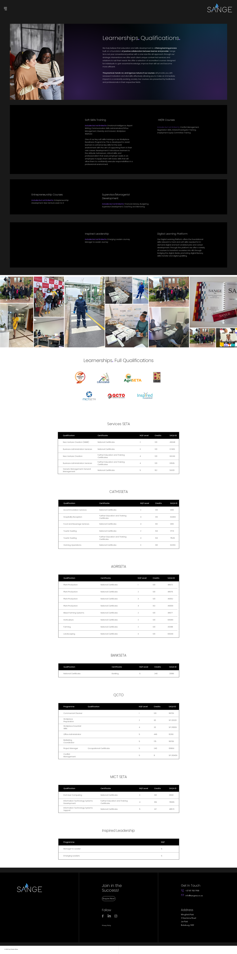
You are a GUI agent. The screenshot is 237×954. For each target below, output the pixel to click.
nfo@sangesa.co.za (194, 895)
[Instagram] (116, 916)
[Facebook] (103, 916)
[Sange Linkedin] (109, 916)
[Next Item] (232, 312)
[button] (5, 8)
